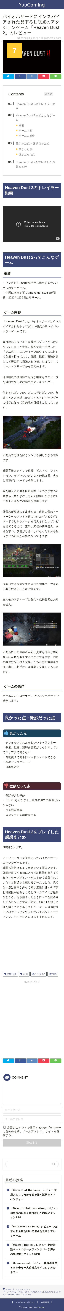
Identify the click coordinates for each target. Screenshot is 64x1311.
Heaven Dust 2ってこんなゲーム (35, 117)
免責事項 (45, 1302)
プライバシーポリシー (25, 1302)
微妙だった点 (27, 154)
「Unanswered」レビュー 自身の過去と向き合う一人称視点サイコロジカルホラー (33, 1268)
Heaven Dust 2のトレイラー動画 (35, 106)
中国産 (54, 974)
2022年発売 (11, 974)
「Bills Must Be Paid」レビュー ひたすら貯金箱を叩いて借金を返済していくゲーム (34, 1231)
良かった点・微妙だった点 (33, 143)
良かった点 (25, 149)
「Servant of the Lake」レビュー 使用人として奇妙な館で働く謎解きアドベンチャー (33, 1195)
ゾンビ (25, 974)
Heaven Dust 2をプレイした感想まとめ (35, 164)
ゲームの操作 (27, 135)
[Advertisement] (32, 1017)
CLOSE (48, 94)
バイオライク (39, 974)
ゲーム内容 (25, 130)
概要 (21, 125)
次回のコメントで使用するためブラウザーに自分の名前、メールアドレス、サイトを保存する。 (32, 1131)
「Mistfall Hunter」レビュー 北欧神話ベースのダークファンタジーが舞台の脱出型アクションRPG (33, 1249)
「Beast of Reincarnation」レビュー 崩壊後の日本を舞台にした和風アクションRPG (34, 1213)
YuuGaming (32, 5)
